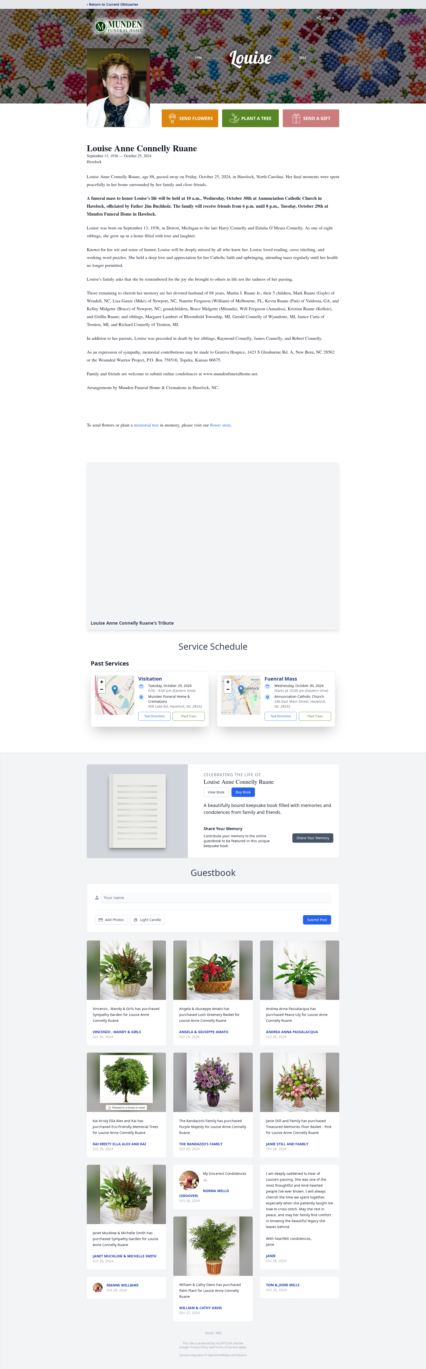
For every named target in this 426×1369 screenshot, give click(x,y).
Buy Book (243, 792)
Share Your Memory (313, 838)
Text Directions (154, 716)
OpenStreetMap (218, 1355)
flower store (220, 425)
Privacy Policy (199, 1347)
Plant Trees (188, 716)
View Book (216, 792)
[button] (115, 690)
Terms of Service (226, 1347)
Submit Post (317, 919)
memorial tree (146, 425)
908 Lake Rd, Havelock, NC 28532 (175, 706)
